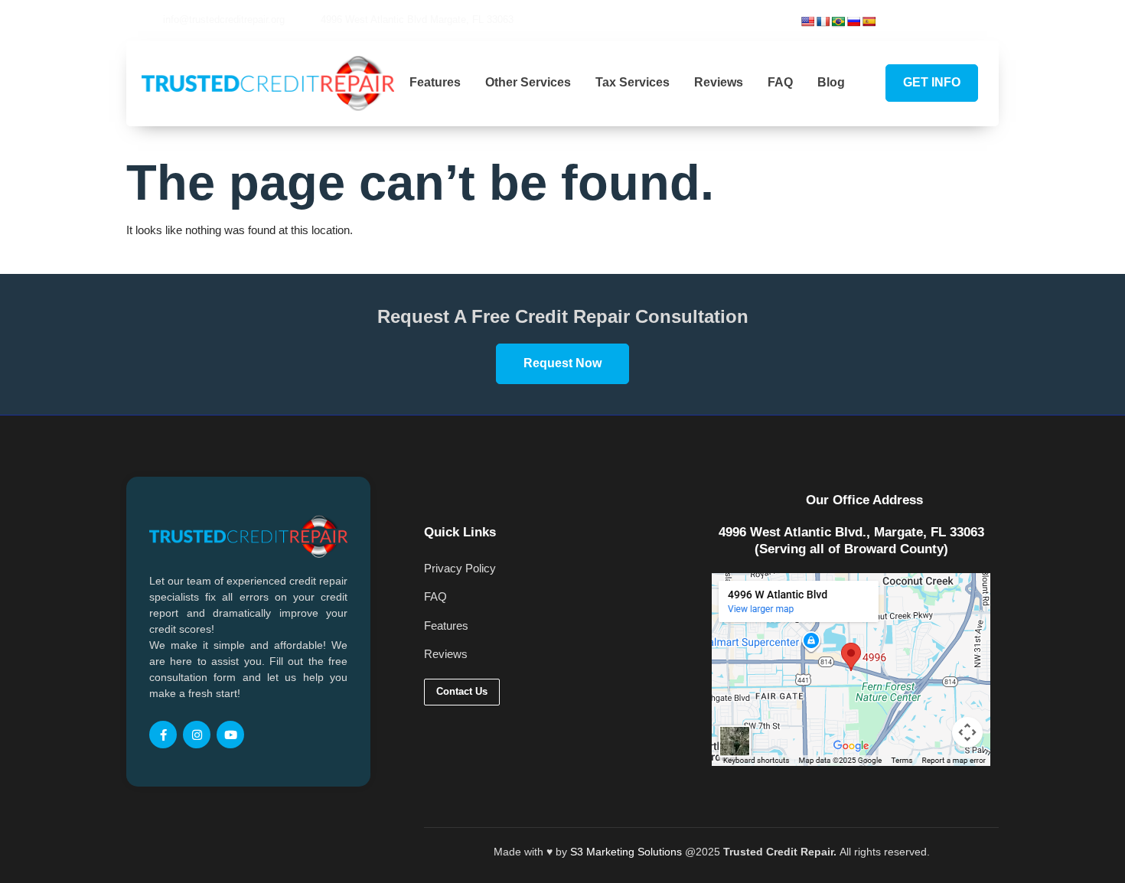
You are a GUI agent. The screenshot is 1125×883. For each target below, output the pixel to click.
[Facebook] (933, 20)
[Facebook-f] (163, 734)
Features (435, 82)
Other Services (528, 82)
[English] (807, 21)
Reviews (718, 82)
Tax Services (632, 82)
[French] (823, 21)
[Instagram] (959, 20)
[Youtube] (985, 20)
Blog (831, 82)
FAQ (780, 82)
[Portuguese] (838, 21)
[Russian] (853, 21)
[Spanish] (869, 21)
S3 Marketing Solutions (626, 852)
